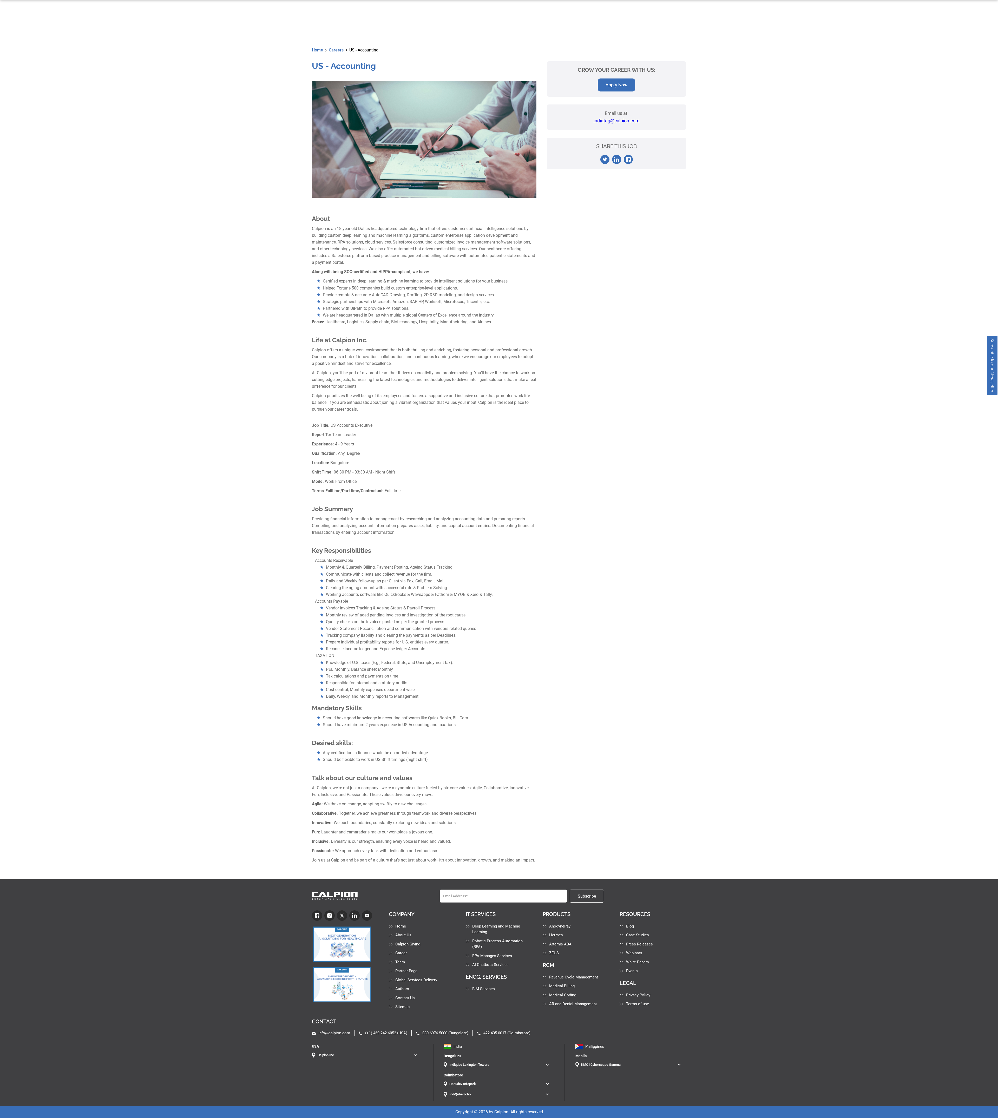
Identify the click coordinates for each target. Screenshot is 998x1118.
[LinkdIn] (354, 915)
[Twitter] (342, 915)
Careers (336, 50)
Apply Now (616, 84)
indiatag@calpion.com (617, 120)
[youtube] (367, 915)
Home (317, 50)
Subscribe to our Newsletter (992, 365)
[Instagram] (329, 915)
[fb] (317, 915)
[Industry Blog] (345, 944)
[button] (367, 1055)
